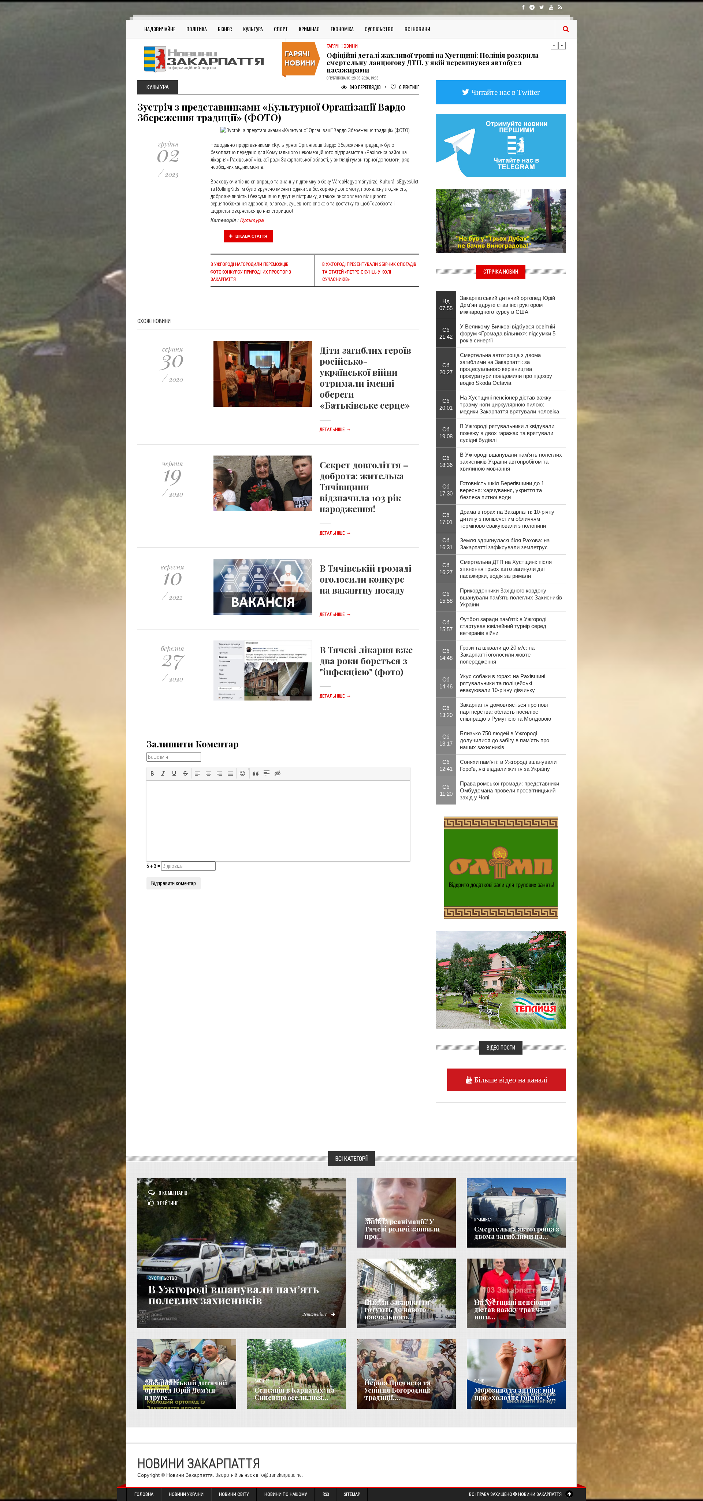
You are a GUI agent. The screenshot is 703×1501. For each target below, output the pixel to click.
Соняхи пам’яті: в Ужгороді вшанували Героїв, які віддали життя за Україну (508, 765)
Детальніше (335, 429)
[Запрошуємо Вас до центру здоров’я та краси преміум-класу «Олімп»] (501, 867)
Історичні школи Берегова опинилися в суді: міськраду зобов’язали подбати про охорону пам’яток (439, 61)
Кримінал (309, 29)
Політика (196, 29)
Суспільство (379, 29)
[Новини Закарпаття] (209, 59)
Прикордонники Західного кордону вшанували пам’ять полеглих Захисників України (511, 597)
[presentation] (152, 773)
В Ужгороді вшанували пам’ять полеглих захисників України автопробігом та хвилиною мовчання (511, 462)
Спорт (281, 29)
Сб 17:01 (446, 518)
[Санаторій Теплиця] (501, 979)
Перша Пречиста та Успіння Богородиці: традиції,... (397, 1390)
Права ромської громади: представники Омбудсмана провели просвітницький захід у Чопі (509, 790)
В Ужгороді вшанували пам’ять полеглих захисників (233, 1294)
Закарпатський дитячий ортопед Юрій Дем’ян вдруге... (186, 1390)
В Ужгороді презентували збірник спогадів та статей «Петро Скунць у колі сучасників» (369, 272)
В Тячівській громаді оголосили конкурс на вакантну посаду (366, 579)
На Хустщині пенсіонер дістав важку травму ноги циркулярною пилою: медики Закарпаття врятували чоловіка (509, 404)
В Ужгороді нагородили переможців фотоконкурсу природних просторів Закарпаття (251, 272)
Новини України (186, 1494)
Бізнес (225, 29)
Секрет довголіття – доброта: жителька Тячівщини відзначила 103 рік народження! (364, 486)
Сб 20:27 (446, 368)
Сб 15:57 (446, 625)
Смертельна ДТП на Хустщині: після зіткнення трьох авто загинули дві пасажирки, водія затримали (506, 569)
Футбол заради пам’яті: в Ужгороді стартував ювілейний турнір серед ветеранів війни (503, 626)
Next (562, 45)
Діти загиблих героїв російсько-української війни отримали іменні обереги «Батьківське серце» (365, 377)
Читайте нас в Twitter (504, 92)
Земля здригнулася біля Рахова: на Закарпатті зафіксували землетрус (505, 543)
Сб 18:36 (446, 461)
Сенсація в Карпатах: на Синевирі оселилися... (294, 1394)
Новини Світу (234, 1494)
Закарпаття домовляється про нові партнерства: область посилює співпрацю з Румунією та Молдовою (505, 712)
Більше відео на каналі (509, 1080)
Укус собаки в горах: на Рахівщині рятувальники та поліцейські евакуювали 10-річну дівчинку (502, 683)
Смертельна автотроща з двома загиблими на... (516, 1233)
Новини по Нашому (285, 1494)
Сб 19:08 (446, 432)
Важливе (261, 1381)
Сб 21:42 (446, 333)
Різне (479, 1381)
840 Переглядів (365, 87)
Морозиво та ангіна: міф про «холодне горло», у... (514, 1394)
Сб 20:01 (446, 404)
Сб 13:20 (446, 711)
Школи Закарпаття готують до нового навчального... (396, 1309)
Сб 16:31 (446, 543)
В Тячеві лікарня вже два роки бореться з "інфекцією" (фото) (366, 660)
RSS (326, 1494)
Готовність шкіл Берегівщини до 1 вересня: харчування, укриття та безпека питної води (502, 490)
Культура (253, 29)
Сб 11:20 (446, 790)
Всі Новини (417, 29)
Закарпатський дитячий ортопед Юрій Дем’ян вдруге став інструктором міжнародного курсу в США (507, 305)
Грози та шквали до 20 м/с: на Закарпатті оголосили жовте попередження (497, 654)
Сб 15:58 (446, 597)
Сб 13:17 (446, 740)
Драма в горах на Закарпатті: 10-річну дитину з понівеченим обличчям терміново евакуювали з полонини (507, 519)
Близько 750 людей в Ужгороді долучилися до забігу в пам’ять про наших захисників (504, 740)
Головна (143, 1494)
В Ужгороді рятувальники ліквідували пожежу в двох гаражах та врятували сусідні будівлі (507, 433)
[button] (152, 773)
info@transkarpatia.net (279, 1475)
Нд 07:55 (446, 304)
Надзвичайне (159, 29)
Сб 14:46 (446, 683)
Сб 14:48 (446, 654)
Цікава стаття (250, 236)
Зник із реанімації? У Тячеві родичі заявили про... (402, 1229)
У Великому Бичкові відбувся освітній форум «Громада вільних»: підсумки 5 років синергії (507, 333)
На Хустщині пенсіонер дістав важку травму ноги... (512, 1309)
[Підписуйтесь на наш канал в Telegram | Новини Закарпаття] (501, 145)
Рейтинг (409, 87)
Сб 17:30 (446, 490)
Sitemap (352, 1494)
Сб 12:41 (446, 765)
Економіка (342, 29)
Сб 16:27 (446, 568)
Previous (554, 45)
